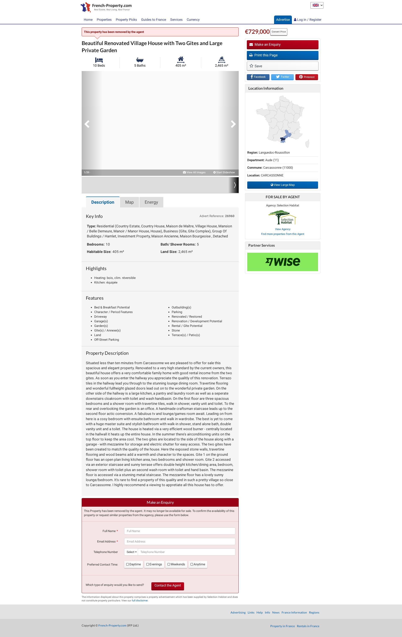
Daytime (135, 564)
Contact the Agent (168, 585)
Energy (151, 202)
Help (259, 612)
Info (267, 612)
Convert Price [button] (279, 31)
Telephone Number (106, 552)
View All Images (196, 172)
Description (102, 202)
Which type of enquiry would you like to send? (115, 585)
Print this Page (266, 55)
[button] (92, 123)
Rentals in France (308, 626)
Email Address (106, 541)
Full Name (109, 531)
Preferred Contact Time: (102, 564)
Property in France (282, 626)
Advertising (238, 612)
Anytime (199, 564)
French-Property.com (112, 625)
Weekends (178, 564)
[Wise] (282, 262)
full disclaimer (140, 600)
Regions (314, 612)
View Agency (282, 229)
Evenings (155, 564)
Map (129, 202)
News (276, 612)
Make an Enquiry (267, 44)
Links (251, 612)
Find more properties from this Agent (282, 234)
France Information (294, 612)
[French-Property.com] (105, 8)
